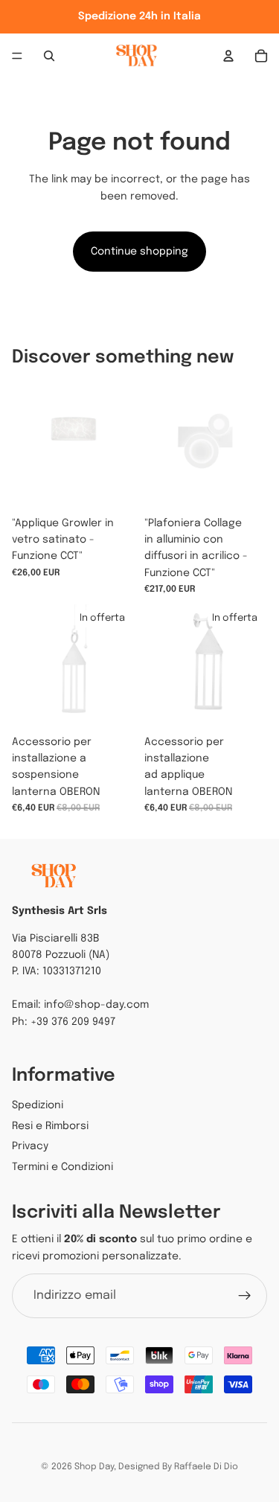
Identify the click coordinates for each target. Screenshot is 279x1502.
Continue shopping (139, 251)
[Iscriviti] (244, 1295)
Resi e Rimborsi (50, 1126)
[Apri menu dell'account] (228, 55)
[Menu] (17, 56)
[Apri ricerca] (49, 55)
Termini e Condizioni (62, 1167)
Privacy (30, 1146)
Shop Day (94, 1467)
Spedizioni (37, 1105)
